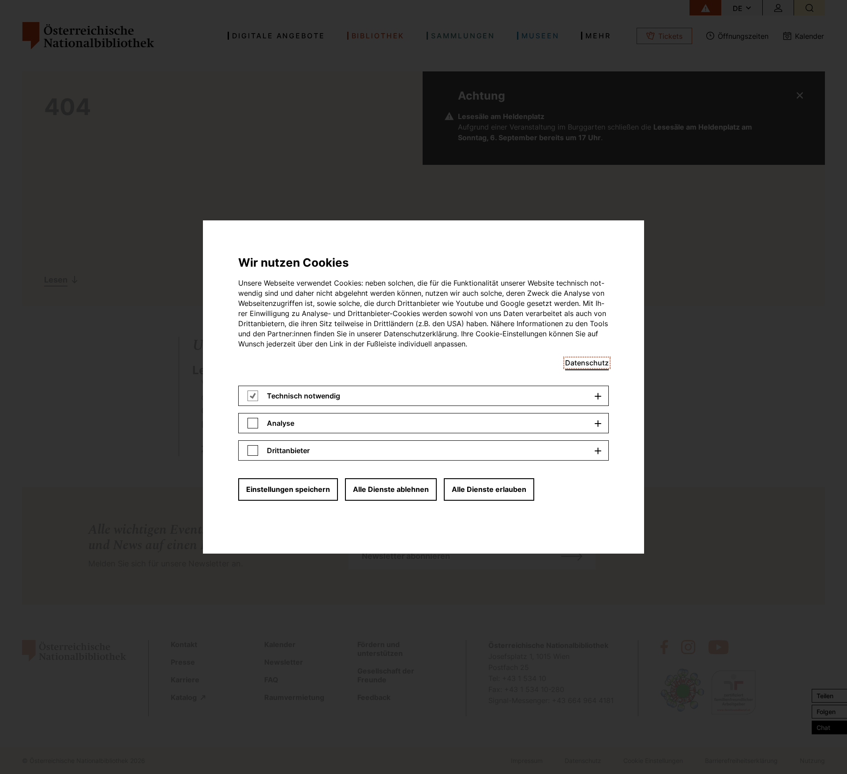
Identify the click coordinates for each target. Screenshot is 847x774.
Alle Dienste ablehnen (391, 489)
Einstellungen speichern (288, 489)
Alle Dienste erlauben (489, 489)
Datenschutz (587, 362)
